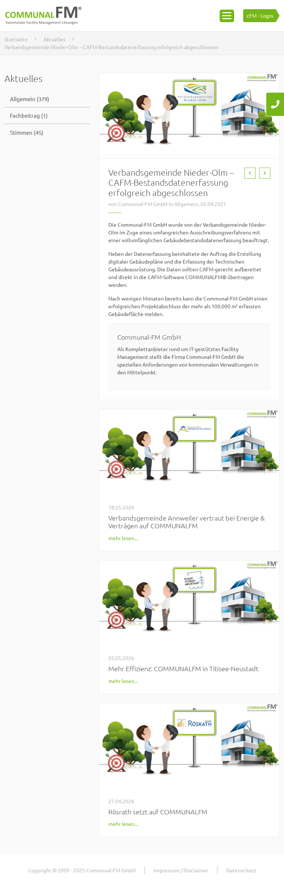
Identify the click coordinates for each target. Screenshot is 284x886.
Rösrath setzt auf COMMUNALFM (157, 811)
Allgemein (186, 203)
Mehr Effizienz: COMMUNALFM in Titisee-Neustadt (183, 668)
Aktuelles (54, 39)
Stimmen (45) (26, 132)
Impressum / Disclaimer (181, 870)
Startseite (16, 39)
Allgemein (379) (29, 98)
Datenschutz (241, 870)
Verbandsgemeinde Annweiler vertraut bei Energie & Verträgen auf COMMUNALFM (186, 522)
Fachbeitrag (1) (29, 115)
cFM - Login (260, 15)
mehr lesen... (123, 538)
